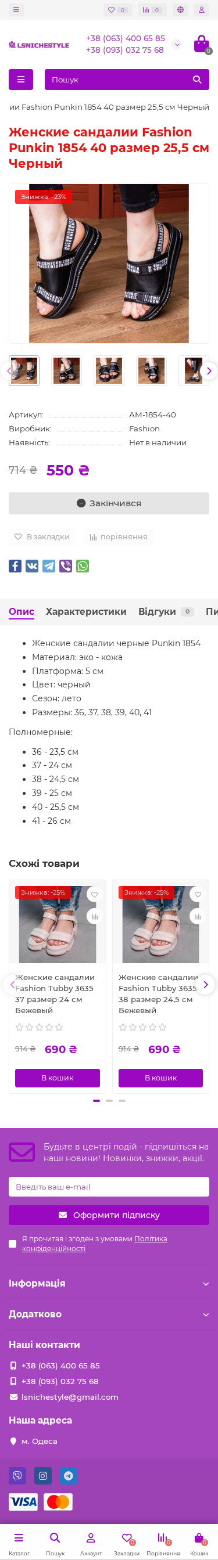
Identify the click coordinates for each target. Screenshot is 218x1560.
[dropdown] (16, 9)
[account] (201, 9)
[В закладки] (95, 894)
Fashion (144, 428)
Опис (21, 611)
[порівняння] (95, 916)
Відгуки (164, 611)
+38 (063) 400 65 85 (125, 38)
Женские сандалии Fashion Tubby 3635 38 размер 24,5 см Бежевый (158, 993)
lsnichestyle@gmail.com (70, 1397)
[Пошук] (197, 79)
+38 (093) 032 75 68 (125, 50)
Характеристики (86, 611)
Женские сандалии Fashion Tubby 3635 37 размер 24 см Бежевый (55, 993)
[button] (96, 1101)
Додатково (35, 1314)
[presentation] (9, 371)
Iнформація (37, 1283)
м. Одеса (40, 1441)
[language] (180, 9)
